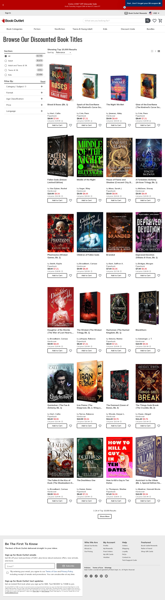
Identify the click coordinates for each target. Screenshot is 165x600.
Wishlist (106, 557)
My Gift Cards (108, 554)
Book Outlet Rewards (149, 546)
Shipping (125, 548)
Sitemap (108, 568)
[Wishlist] (154, 21)
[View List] (159, 51)
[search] (148, 20)
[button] (24, 56)
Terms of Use (97, 568)
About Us (88, 548)
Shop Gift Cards (147, 551)
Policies (87, 568)
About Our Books (90, 546)
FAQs (124, 554)
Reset (43, 81)
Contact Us (126, 557)
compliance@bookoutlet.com (11, 592)
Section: (8, 51)
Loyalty (125, 551)
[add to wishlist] (70, 125)
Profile (105, 546)
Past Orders (108, 551)
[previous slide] (3, 5)
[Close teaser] (124, 7)
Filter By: (8, 81)
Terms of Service (45, 591)
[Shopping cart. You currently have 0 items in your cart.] (160, 21)
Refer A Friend (146, 548)
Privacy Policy (36, 591)
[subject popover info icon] (26, 86)
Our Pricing (88, 551)
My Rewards (108, 548)
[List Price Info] (62, 121)
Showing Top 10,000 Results (62, 49)
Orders (125, 546)
